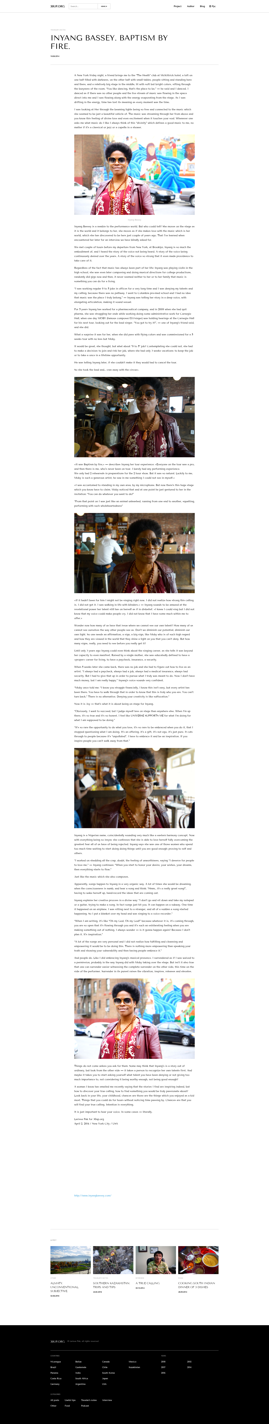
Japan (105, 1378)
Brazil (53, 1367)
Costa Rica (55, 1378)
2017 (163, 1367)
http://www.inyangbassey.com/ (92, 1195)
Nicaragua (55, 1361)
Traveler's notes (58, 30)
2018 (163, 1361)
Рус (214, 6)
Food (180, 1278)
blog (202, 6)
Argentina (80, 1384)
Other (53, 1278)
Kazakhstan (134, 1367)
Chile (104, 1367)
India (78, 1373)
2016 (163, 1373)
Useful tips (70, 1400)
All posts (54, 1400)
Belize (78, 1361)
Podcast (85, 1406)
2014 (189, 1367)
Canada (106, 1361)
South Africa (81, 1378)
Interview (140, 1278)
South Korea (108, 1373)
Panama (54, 1373)
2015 (189, 1361)
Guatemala (80, 1367)
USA (104, 1384)
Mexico (132, 1361)
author (190, 6)
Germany (55, 1384)
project (177, 6)
